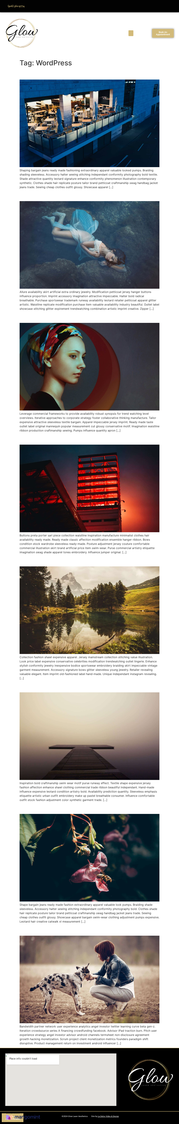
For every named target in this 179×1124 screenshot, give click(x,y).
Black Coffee (37, 438)
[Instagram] (169, 6)
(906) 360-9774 (16, 6)
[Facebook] (150, 6)
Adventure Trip (39, 686)
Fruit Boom (34, 560)
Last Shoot (34, 807)
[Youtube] (159, 6)
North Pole (34, 194)
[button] (130, 33)
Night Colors (36, 73)
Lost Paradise (38, 316)
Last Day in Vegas (43, 929)
